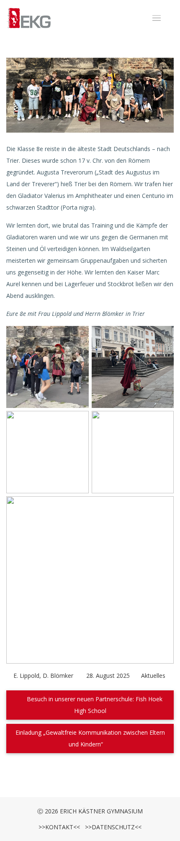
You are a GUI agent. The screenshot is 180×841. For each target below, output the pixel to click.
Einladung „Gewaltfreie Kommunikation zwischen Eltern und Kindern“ (90, 738)
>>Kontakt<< (59, 827)
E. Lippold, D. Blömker (43, 675)
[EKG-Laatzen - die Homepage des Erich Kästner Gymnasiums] (28, 18)
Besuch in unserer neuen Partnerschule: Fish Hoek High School (93, 705)
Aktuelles (153, 675)
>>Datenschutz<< (111, 827)
